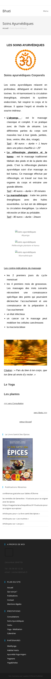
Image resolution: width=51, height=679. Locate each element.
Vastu (9, 625)
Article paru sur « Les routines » (16, 518)
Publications (12, 595)
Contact (10, 600)
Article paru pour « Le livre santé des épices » (21, 513)
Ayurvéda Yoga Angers (16, 654)
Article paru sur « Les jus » (13, 523)
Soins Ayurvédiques (15, 621)
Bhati (7, 11)
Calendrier (11, 633)
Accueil (5, 28)
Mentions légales (14, 604)
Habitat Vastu (13, 650)
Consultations (13, 616)
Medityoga (11, 646)
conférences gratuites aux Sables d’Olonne (20, 493)
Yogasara (11, 658)
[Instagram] (9, 552)
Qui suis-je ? (12, 591)
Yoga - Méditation (14, 629)
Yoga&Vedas (12, 662)
